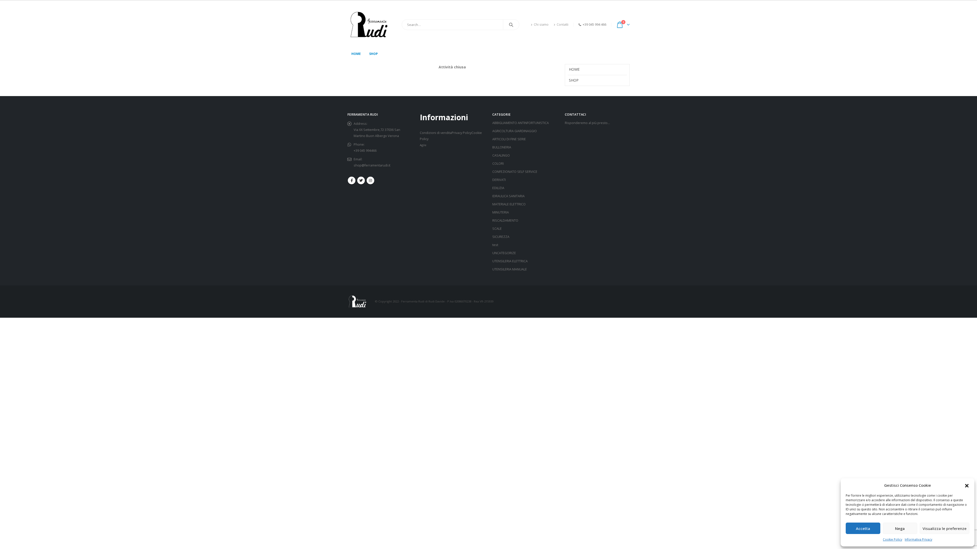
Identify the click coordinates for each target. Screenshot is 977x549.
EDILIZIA (498, 188)
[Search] (511, 25)
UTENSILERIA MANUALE (509, 269)
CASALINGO (501, 155)
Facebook (351, 180)
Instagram (370, 180)
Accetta (863, 528)
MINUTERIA (500, 212)
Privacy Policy (461, 133)
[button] (966, 485)
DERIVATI (499, 180)
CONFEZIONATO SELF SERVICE (514, 172)
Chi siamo (541, 24)
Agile (423, 145)
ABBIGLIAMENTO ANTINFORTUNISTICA (520, 123)
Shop (373, 54)
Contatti (562, 24)
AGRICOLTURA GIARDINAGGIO (514, 131)
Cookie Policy (892, 539)
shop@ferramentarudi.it (372, 165)
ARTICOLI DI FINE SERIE (509, 139)
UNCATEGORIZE (504, 253)
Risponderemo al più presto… (587, 123)
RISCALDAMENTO (505, 220)
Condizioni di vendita (436, 133)
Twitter (361, 180)
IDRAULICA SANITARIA (508, 196)
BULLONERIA (501, 147)
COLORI (498, 163)
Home (356, 54)
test (495, 245)
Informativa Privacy (918, 539)
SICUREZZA (500, 237)
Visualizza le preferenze (945, 528)
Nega (900, 528)
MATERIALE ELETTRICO (509, 204)
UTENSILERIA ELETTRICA (510, 261)
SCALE (497, 228)
